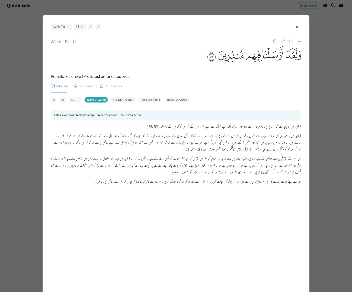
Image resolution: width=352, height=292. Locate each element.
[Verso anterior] (91, 27)
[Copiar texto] (275, 41)
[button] (292, 56)
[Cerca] (297, 27)
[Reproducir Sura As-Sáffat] (66, 41)
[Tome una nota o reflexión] (291, 41)
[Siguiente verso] (98, 27)
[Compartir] (283, 41)
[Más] (299, 41)
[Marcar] (74, 41)
